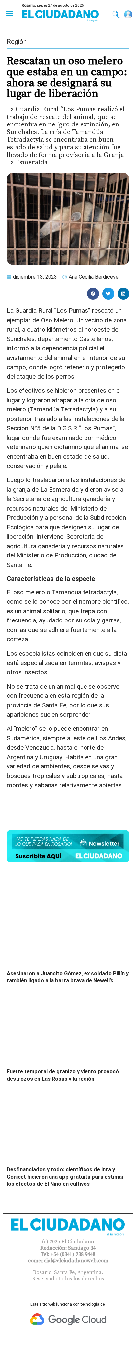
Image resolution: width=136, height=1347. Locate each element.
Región (17, 42)
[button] (9, 13)
